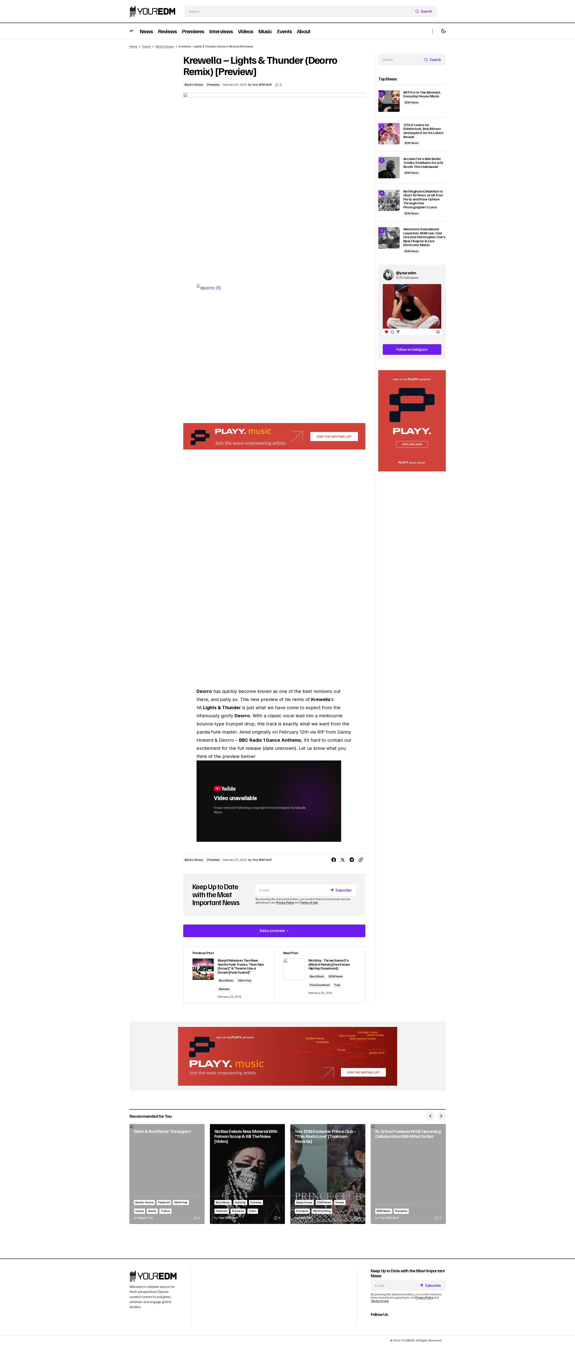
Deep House (304, 1202)
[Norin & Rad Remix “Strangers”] (166, 1174)
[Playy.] (287, 1056)
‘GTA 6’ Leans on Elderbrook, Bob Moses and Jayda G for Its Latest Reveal (423, 131)
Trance (165, 1211)
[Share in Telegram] (351, 859)
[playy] (274, 436)
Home (133, 46)
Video (253, 1211)
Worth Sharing (322, 1211)
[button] (131, 31)
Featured (164, 1202)
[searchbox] (299, 11)
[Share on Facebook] (333, 859)
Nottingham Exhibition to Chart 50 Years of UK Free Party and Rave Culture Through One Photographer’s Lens (423, 199)
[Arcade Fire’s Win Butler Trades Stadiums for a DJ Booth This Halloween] (389, 167)
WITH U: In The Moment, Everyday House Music (422, 94)
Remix (152, 1211)
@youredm (406, 272)
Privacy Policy (285, 902)
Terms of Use (309, 902)
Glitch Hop (244, 980)
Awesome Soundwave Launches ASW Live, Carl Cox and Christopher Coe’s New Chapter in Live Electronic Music (424, 237)
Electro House (164, 46)
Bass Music (226, 980)
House (146, 46)
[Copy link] (360, 859)
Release (224, 989)
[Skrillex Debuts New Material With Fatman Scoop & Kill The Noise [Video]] (247, 1174)
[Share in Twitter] (342, 859)
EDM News (336, 976)
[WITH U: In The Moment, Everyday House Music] (389, 101)
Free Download (320, 985)
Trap (337, 985)
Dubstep (240, 1202)
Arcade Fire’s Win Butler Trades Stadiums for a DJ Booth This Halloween (423, 163)
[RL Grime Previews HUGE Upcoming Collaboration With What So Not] (408, 1174)
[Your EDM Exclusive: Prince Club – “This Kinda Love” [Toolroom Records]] (327, 1174)
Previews (213, 84)
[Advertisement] (412, 421)
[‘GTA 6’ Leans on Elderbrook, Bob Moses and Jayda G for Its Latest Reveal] (389, 133)
